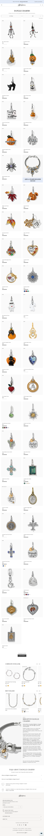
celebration (34, 740)
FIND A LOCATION (10, 790)
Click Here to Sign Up (8, 812)
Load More (22, 655)
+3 (29, 594)
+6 (29, 483)
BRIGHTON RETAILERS (20, 832)
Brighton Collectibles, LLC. (19, 830)
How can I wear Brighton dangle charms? (11, 779)
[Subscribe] (20, 807)
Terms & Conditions (21, 828)
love (39, 738)
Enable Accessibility (38, 1)
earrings (24, 751)
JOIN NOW (8, 785)
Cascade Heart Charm (27, 742)
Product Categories (28, 828)
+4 (29, 291)
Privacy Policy (15, 828)
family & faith (26, 739)
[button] (1, 5)
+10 (8, 427)
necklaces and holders (33, 749)
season (27, 740)
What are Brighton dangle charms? (9, 775)
